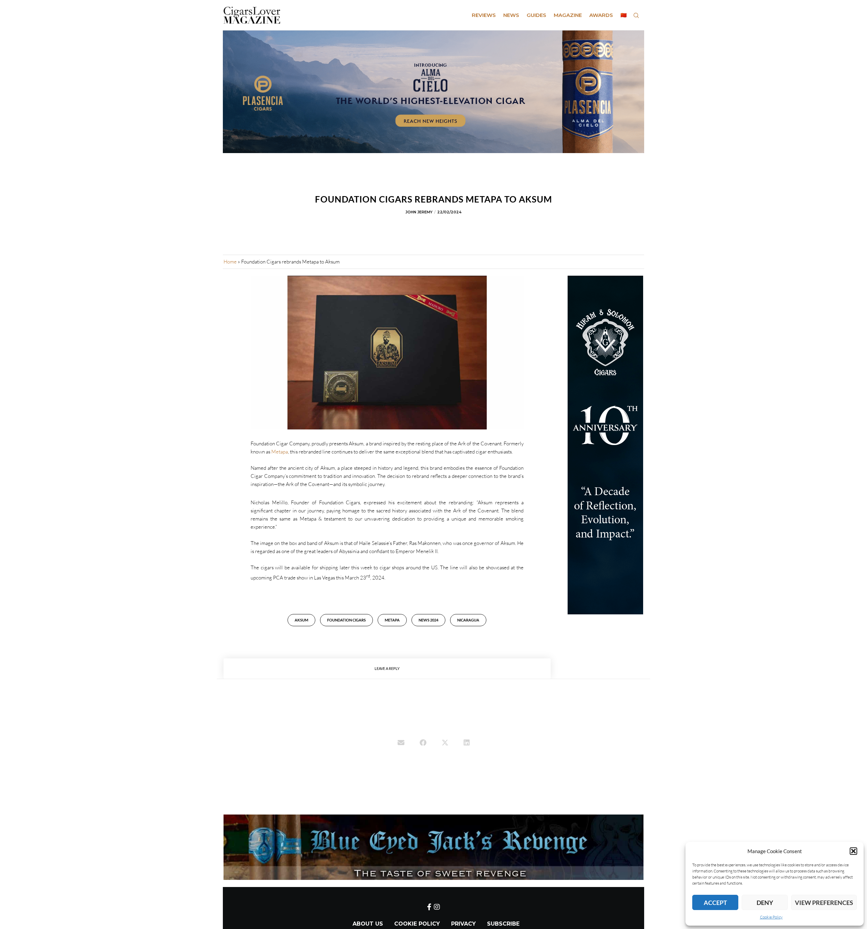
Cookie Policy (771, 917)
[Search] (636, 15)
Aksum (301, 620)
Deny (765, 902)
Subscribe (503, 924)
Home (230, 261)
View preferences (824, 902)
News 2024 (428, 620)
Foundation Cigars (346, 620)
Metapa (279, 451)
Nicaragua (468, 620)
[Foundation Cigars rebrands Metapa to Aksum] (401, 743)
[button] (853, 851)
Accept (715, 902)
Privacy (463, 924)
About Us (368, 924)
